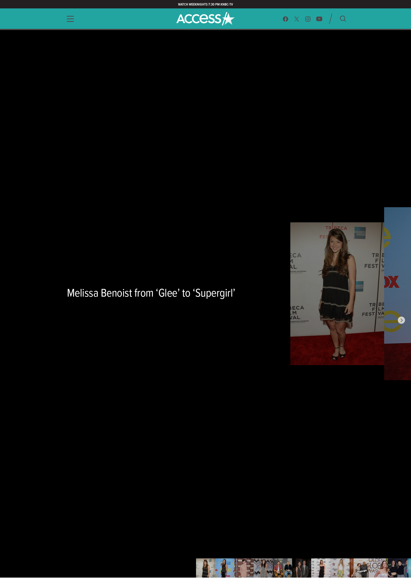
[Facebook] (285, 19)
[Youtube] (319, 19)
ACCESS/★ (205, 19)
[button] (68, 19)
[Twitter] (297, 19)
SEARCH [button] (343, 19)
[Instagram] (308, 19)
